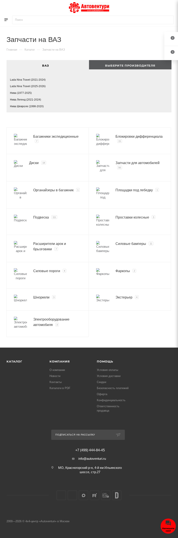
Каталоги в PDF (59, 388)
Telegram (72, 495)
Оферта (102, 394)
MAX (83, 495)
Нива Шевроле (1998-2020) (27, 106)
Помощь (105, 361)
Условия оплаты (107, 370)
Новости (54, 376)
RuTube (94, 495)
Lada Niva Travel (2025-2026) (28, 86)
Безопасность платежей (113, 388)
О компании (57, 370)
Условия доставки (108, 376)
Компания (59, 361)
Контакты (55, 382)
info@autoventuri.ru (92, 458)
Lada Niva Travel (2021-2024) (28, 79)
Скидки (101, 382)
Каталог (14, 361)
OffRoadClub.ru (105, 495)
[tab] (48, 64)
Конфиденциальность (111, 400)
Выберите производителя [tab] (130, 65)
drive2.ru (116, 495)
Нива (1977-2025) (21, 92)
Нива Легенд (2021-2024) (25, 99)
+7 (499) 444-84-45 (90, 450)
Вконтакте (61, 495)
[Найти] (168, 20)
